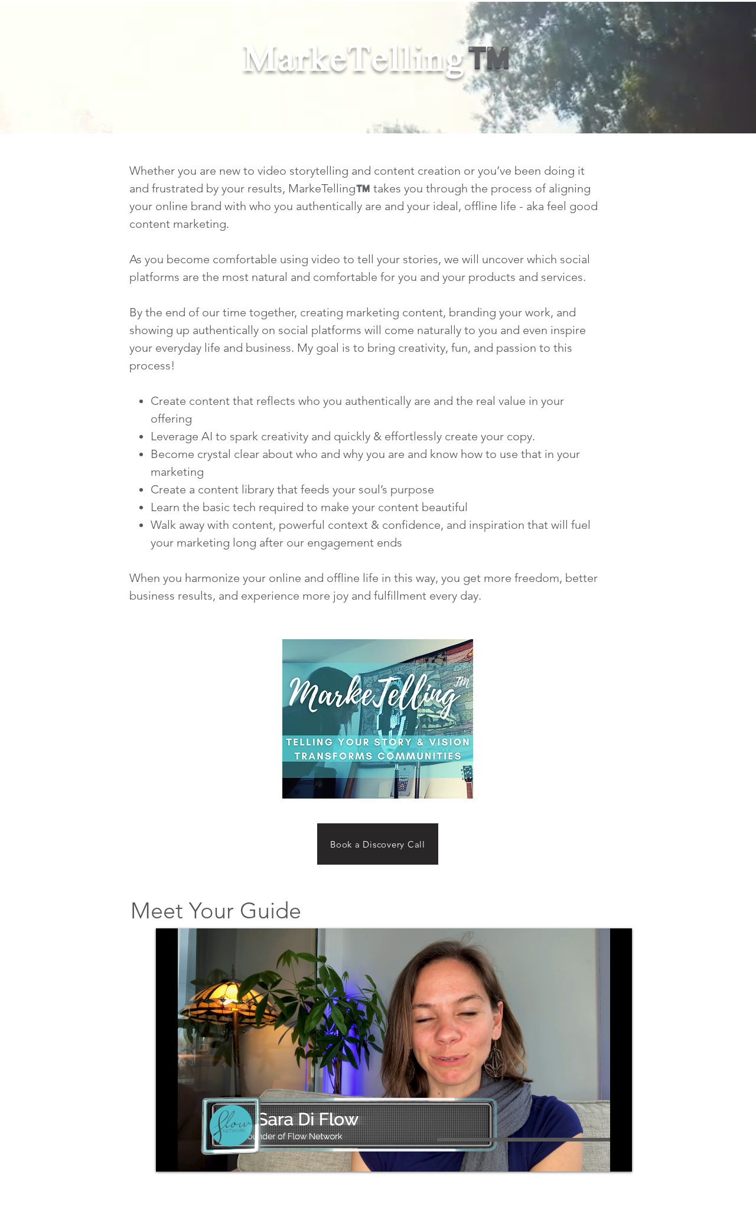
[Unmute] (191, 1155)
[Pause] (171, 1155)
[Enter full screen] (616, 1155)
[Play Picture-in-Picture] (596, 1155)
